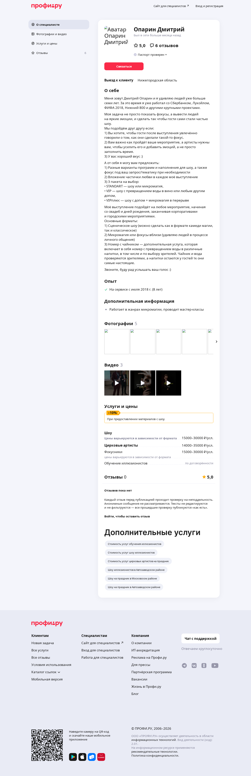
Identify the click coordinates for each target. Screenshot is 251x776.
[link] (124, 66)
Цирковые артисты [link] (121, 445)
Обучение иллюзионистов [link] (125, 463)
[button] (58, 24)
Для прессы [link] (140, 664)
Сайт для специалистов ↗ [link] (102, 643)
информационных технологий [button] (153, 740)
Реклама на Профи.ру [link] (149, 657)
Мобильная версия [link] (47, 679)
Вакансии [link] (139, 679)
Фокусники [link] (113, 452)
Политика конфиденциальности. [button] (155, 755)
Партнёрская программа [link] (151, 672)
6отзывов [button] (166, 45)
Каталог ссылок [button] (43, 672)
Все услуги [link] (39, 650)
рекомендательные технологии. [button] (154, 751)
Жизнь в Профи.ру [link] (146, 686)
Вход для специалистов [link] (100, 650)
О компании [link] (141, 643)
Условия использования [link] (51, 664)
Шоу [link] (108, 433)
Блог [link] (135, 693)
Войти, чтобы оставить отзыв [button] (127, 516)
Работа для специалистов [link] (102, 657)
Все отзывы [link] (40, 657)
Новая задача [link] (42, 643)
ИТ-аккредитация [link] (145, 650)
